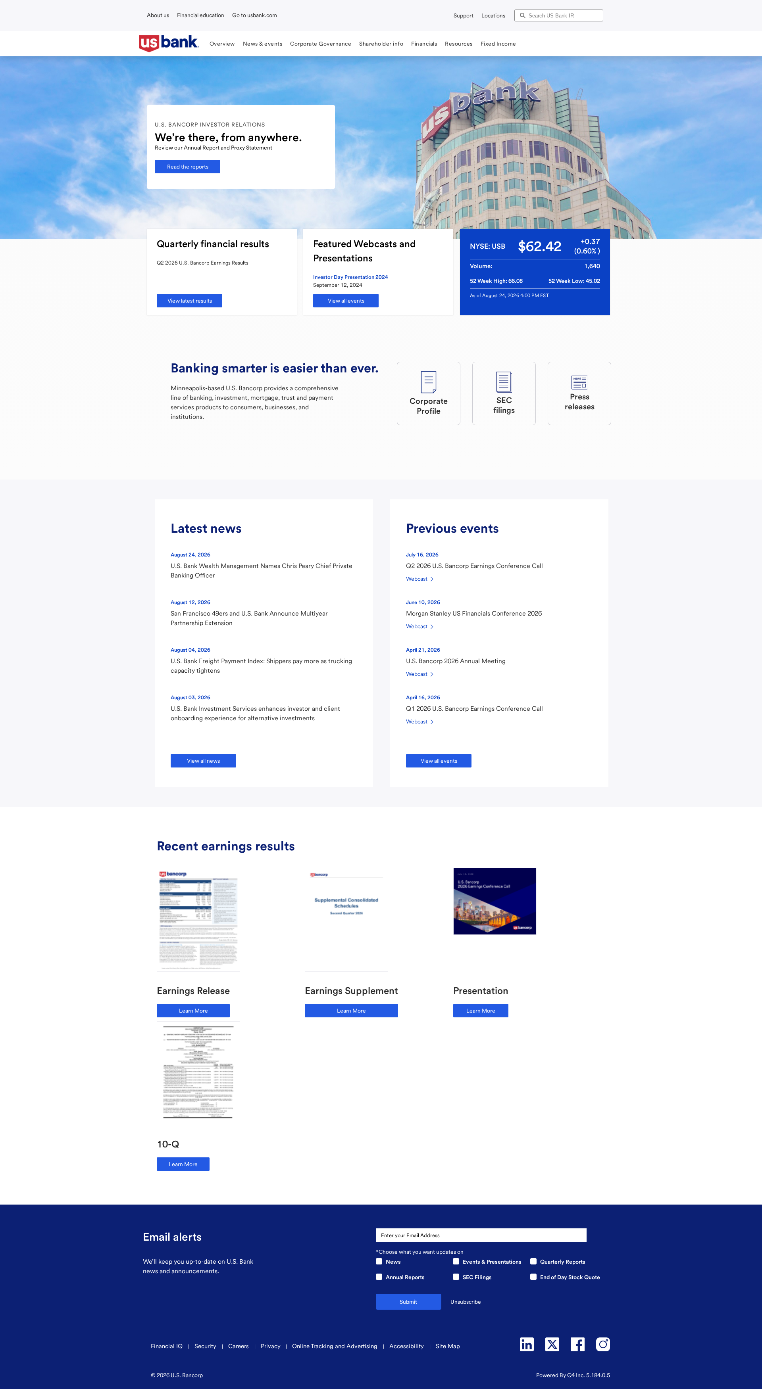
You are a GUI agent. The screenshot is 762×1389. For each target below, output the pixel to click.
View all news (203, 761)
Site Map (448, 1346)
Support (463, 15)
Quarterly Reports (562, 1262)
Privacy (271, 1346)
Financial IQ (167, 1346)
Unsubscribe (465, 1302)
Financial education (200, 15)
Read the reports (187, 166)
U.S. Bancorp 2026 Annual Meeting (456, 661)
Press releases (580, 401)
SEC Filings (477, 1277)
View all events (346, 300)
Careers (239, 1346)
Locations (493, 15)
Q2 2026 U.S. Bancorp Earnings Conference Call (474, 566)
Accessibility (407, 1346)
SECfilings (504, 405)
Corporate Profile (429, 406)
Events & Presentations (492, 1262)
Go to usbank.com (254, 15)
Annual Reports (405, 1277)
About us (158, 15)
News (393, 1262)
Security (206, 1346)
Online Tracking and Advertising (335, 1346)
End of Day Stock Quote (570, 1277)
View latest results (189, 300)
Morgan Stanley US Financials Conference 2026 (474, 613)
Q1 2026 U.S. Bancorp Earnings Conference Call (474, 708)
